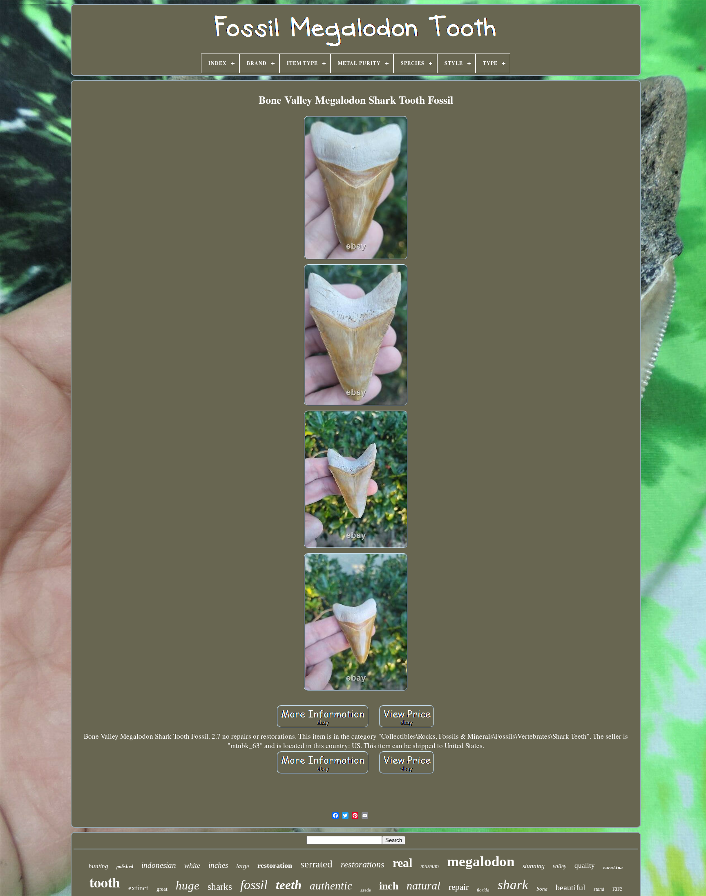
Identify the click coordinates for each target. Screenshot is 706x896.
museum (429, 866)
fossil (254, 884)
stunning (534, 865)
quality (584, 865)
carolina (613, 867)
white (192, 865)
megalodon (480, 861)
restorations (362, 864)
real (402, 862)
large (242, 866)
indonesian (158, 865)
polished (124, 866)
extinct (138, 888)
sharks (220, 887)
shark (513, 884)
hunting (98, 866)
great (162, 889)
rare (617, 888)
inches (218, 865)
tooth (104, 882)
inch (388, 886)
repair (459, 887)
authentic (331, 886)
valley (559, 866)
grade (365, 889)
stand (599, 889)
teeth (289, 885)
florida (483, 889)
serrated (316, 863)
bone (541, 889)
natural (423, 885)
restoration (274, 865)
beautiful (570, 887)
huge (187, 885)
